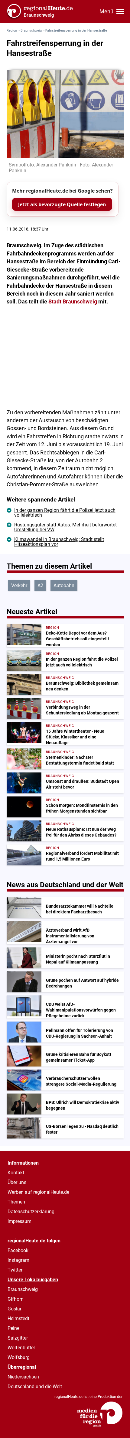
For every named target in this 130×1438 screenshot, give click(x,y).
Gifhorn (16, 1299)
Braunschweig (31, 31)
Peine (13, 1328)
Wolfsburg (19, 1357)
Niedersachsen (23, 1377)
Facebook (18, 1250)
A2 (40, 585)
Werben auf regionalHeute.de (38, 1192)
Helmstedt (18, 1318)
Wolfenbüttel (21, 1348)
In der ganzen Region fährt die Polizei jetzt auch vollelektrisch (64, 512)
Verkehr (19, 585)
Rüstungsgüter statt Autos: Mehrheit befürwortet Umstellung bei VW (65, 527)
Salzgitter (18, 1338)
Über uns (17, 1182)
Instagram (18, 1260)
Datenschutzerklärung (31, 1211)
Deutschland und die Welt (35, 1386)
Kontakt (16, 1173)
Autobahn (64, 585)
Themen (16, 1202)
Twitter (15, 1270)
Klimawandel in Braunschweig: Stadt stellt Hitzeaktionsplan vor (59, 541)
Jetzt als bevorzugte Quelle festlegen (62, 204)
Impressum (19, 1221)
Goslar (14, 1309)
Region (12, 31)
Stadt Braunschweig (72, 302)
